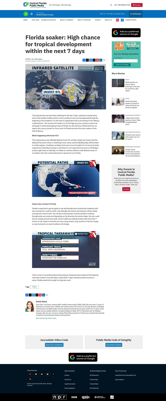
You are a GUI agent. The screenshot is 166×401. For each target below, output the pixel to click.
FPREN (34, 287)
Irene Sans (38, 59)
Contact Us (68, 379)
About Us (108, 20)
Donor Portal (131, 20)
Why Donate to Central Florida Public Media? (126, 172)
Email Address (119, 58)
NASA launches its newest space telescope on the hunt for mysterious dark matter (132, 86)
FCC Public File (94, 388)
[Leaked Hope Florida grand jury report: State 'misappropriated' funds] (118, 119)
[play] (25, 14)
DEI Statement (94, 375)
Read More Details (113, 345)
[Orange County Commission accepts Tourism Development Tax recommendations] (118, 150)
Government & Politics (132, 115)
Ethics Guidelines (70, 388)
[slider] (34, 14)
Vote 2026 (35, 20)
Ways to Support (84, 20)
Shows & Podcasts (48, 20)
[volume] (31, 14)
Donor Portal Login (120, 371)
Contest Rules (94, 384)
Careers (67, 375)
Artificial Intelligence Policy (98, 371)
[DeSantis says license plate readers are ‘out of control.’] (118, 135)
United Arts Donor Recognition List (125, 375)
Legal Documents (70, 384)
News (25, 20)
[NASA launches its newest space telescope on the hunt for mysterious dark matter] (118, 83)
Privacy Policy (94, 379)
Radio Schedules (70, 371)
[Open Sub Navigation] (29, 20)
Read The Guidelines (54, 345)
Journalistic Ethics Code (54, 340)
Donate (138, 5)
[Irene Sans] (29, 306)
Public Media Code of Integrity (113, 340)
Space (127, 79)
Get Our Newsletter (122, 5)
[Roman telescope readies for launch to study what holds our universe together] (118, 102)
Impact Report (119, 379)
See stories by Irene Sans (46, 318)
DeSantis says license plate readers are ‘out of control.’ (132, 137)
